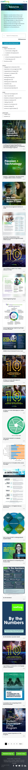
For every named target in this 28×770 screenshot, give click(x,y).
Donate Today (21, 753)
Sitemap (22, 761)
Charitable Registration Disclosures (12, 761)
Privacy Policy (10, 758)
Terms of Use (17, 758)
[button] (24, 2)
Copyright (14, 763)
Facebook (13, 766)
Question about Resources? (11, 43)
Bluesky (16, 766)
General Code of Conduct (9, 760)
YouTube (19, 766)
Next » (20, 744)
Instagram (22, 766)
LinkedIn (25, 766)
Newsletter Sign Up (8, 753)
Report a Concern (20, 760)
